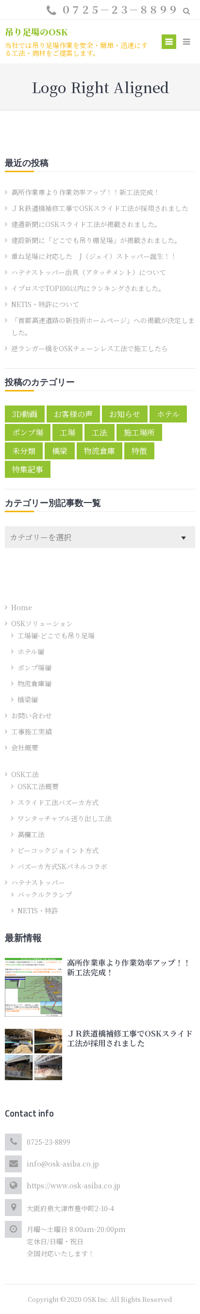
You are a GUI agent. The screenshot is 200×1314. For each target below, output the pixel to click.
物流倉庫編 (34, 683)
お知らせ (124, 414)
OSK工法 (25, 774)
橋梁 (59, 450)
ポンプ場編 (34, 667)
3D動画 (24, 414)
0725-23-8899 (48, 1142)
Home (21, 607)
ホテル (168, 414)
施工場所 (139, 432)
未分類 (23, 450)
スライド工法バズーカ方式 (58, 802)
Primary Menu (169, 43)
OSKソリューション (42, 623)
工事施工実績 (31, 731)
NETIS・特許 (37, 910)
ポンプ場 (27, 432)
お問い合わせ (31, 715)
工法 (99, 432)
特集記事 (27, 469)
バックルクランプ (44, 894)
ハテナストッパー (38, 882)
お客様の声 (73, 414)
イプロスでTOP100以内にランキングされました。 (88, 288)
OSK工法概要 (38, 786)
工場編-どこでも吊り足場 (56, 635)
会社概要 (24, 747)
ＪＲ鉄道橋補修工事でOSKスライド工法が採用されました (99, 208)
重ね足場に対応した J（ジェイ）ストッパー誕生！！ (94, 256)
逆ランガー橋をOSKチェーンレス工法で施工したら (89, 348)
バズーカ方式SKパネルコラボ (62, 866)
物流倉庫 (99, 450)
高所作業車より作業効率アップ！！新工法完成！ (85, 192)
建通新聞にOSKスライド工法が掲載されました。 (86, 224)
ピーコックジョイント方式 (58, 850)
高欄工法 (31, 834)
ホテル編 (30, 651)
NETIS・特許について (45, 304)
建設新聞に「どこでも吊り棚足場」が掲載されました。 (96, 240)
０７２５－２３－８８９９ (119, 9)
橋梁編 (27, 699)
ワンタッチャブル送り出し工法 (64, 818)
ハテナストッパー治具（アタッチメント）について (88, 272)
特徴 (139, 450)
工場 (67, 432)
